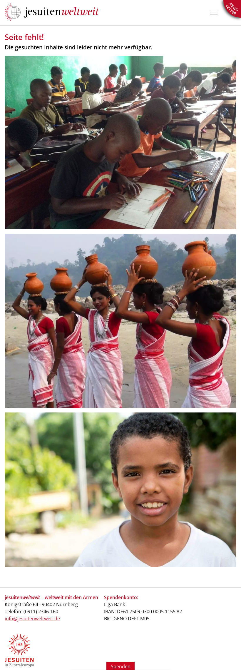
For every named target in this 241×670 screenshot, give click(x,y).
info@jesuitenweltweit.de (32, 618)
